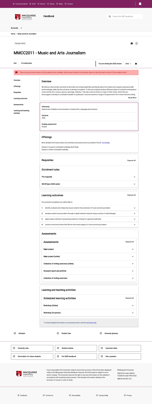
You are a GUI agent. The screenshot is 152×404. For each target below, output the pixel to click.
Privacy (129, 395)
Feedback (23, 395)
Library (52, 4)
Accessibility (76, 395)
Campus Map (103, 395)
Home (13, 34)
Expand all (132, 160)
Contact (70, 4)
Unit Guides (106, 143)
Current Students (21, 4)
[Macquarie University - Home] (25, 17)
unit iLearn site (91, 323)
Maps (61, 4)
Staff (34, 4)
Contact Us (49, 395)
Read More (132, 98)
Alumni (42, 4)
